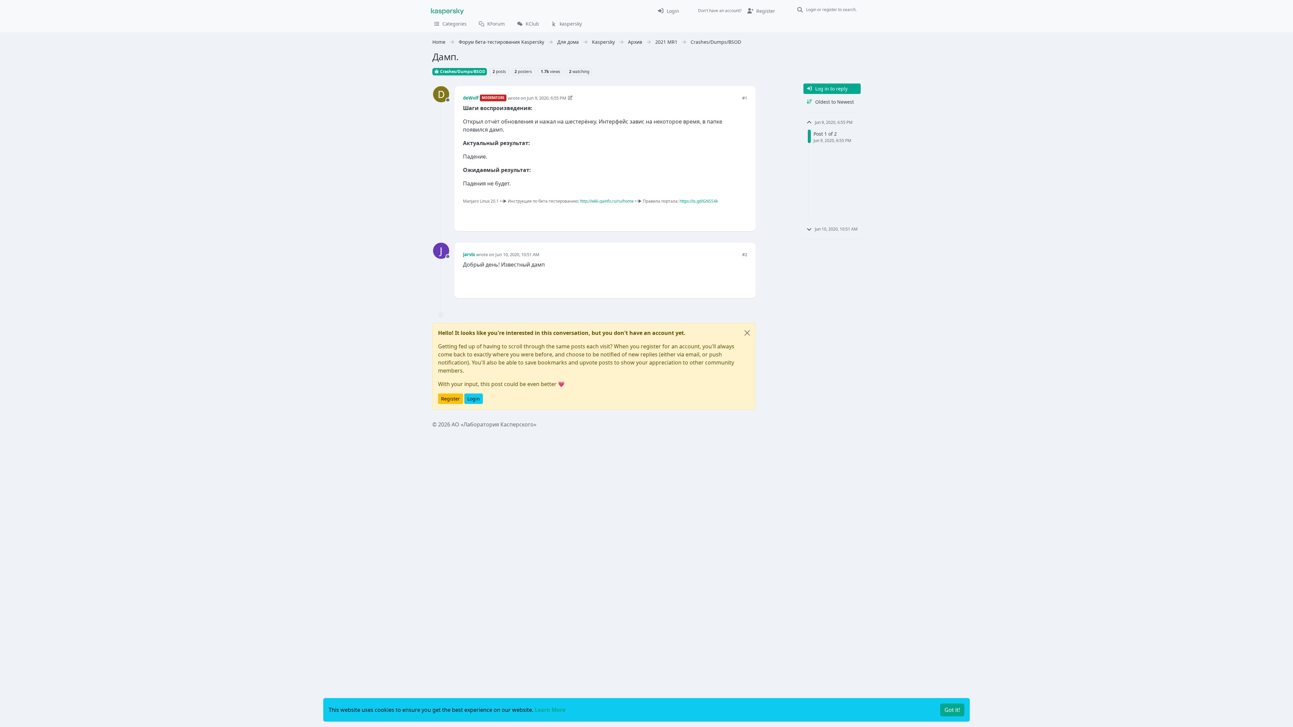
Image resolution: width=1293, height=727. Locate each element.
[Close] (747, 332)
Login (473, 398)
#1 (744, 98)
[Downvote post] (741, 215)
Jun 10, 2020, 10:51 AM (517, 254)
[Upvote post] (718, 215)
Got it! (952, 710)
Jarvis (469, 254)
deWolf (470, 98)
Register (450, 398)
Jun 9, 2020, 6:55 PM (546, 98)
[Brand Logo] (447, 11)
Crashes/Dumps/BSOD (462, 71)
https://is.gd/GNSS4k (698, 201)
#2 (744, 254)
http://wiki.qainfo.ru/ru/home (607, 201)
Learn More (550, 710)
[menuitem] (668, 10)
